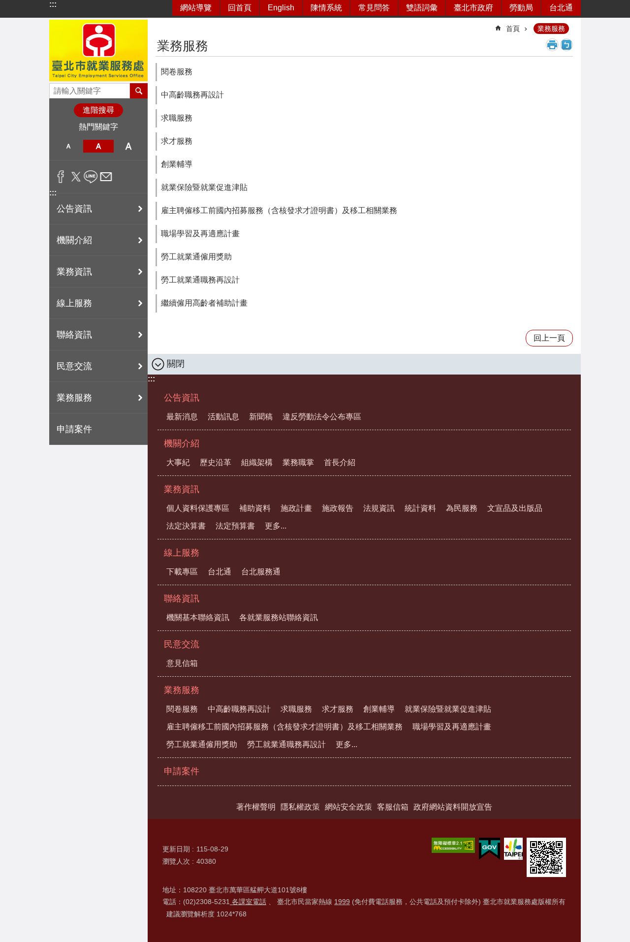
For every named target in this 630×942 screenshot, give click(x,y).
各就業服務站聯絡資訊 (278, 617)
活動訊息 (223, 416)
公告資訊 (181, 398)
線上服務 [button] (74, 303)
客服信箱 (393, 807)
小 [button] (68, 146)
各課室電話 (248, 902)
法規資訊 (379, 508)
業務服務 (551, 28)
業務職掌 (298, 462)
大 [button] (129, 146)
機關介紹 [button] (74, 240)
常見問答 (374, 7)
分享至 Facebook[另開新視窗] (60, 177)
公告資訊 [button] (74, 209)
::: (53, 4)
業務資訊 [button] (74, 272)
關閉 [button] (176, 364)
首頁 (513, 28)
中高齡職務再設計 (192, 95)
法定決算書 (186, 526)
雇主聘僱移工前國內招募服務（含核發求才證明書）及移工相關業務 (279, 210)
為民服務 (461, 508)
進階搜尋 (98, 110)
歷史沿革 (215, 462)
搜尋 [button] (139, 90)
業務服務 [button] (74, 398)
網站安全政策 (348, 807)
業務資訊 (181, 489)
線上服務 (181, 553)
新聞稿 (261, 416)
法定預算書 (235, 526)
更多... (275, 526)
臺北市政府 (473, 7)
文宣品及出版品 (514, 508)
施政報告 (337, 508)
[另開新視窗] (453, 845)
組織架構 (257, 462)
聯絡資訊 (181, 598)
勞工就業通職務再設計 (200, 280)
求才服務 (176, 141)
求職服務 (176, 118)
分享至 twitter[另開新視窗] (76, 177)
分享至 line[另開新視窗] (90, 177)
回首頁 (240, 7)
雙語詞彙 (422, 7)
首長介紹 (339, 462)
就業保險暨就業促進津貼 (204, 187)
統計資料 (420, 508)
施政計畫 (296, 508)
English (281, 7)
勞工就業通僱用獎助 (196, 256)
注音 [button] (566, 44)
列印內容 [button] (552, 44)
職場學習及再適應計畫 (200, 233)
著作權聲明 (256, 807)
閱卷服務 (176, 71)
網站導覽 (196, 7)
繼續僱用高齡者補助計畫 (204, 303)
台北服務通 (261, 571)
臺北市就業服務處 (98, 50)
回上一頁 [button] (549, 338)
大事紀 (178, 462)
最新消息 (182, 416)
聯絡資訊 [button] (74, 335)
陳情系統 (326, 7)
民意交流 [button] (74, 366)
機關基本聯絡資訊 (197, 617)
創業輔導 (176, 164)
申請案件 (74, 429)
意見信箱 (182, 663)
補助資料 (255, 508)
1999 (342, 902)
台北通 (561, 7)
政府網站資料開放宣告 (452, 807)
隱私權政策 (300, 807)
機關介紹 (181, 443)
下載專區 (182, 571)
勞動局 (521, 7)
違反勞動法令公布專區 (322, 416)
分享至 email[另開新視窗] (106, 177)
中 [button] (98, 146)
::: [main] (161, 24)
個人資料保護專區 (197, 508)
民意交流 (181, 644)
